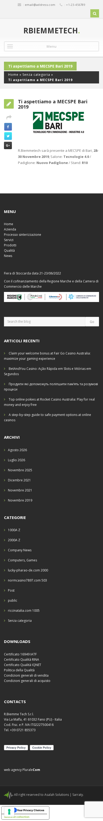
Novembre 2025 (20, 470)
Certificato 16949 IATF (20, 654)
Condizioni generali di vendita (26, 675)
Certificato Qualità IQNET (22, 665)
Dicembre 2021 (19, 480)
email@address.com (40, 5)
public (12, 600)
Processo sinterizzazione (22, 234)
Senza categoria (36, 74)
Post (11, 590)
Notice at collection (16, 816)
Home (13, 74)
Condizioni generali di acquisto (27, 680)
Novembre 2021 (20, 490)
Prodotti (10, 245)
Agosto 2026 (17, 450)
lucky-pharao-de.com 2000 (28, 570)
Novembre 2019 (20, 500)
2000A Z (14, 540)
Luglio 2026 (16, 460)
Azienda (10, 229)
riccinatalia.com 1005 (24, 610)
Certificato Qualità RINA (21, 659)
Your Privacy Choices (30, 810)
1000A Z (14, 530)
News (8, 256)
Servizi (8, 240)
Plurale (31, 769)
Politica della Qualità (19, 670)
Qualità (9, 250)
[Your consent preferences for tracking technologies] (9, 812)
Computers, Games (22, 560)
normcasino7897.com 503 (27, 580)
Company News (19, 550)
